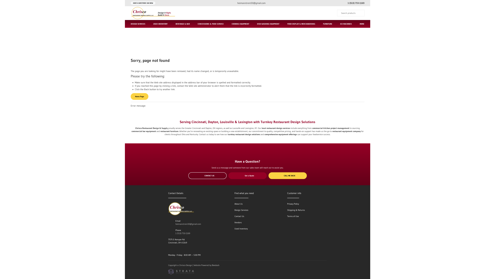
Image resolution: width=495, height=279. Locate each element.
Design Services (138, 24)
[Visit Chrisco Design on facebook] (169, 248)
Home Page (139, 96)
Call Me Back (289, 176)
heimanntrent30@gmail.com (188, 224)
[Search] (360, 13)
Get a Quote (249, 176)
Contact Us (209, 176)
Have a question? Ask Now (143, 3)
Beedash (215, 265)
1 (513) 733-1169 (182, 233)
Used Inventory (160, 24)
